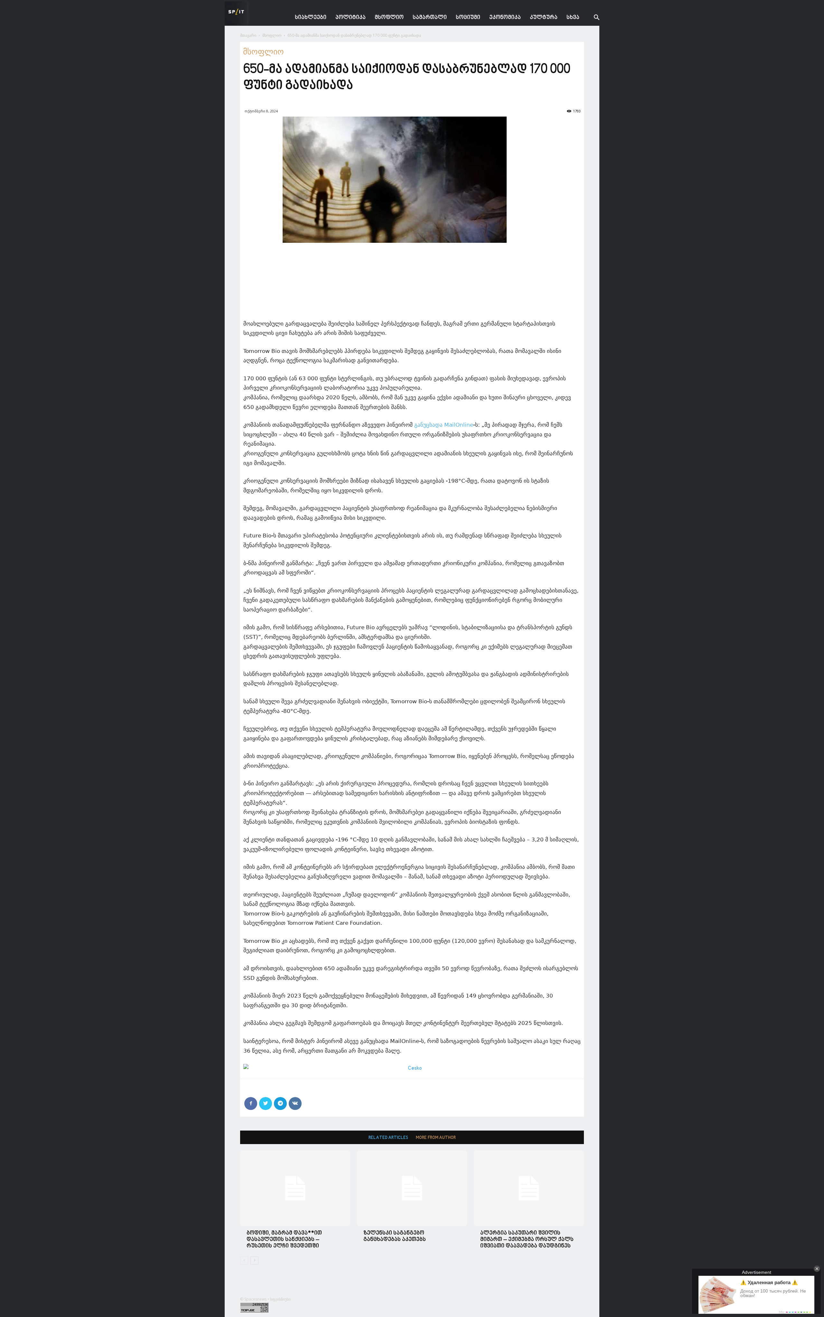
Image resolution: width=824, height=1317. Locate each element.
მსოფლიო (389, 17)
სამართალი (430, 17)
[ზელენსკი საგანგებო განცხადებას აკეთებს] (412, 1188)
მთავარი (248, 35)
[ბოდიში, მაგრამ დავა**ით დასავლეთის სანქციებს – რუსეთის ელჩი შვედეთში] (295, 1188)
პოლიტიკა (350, 17)
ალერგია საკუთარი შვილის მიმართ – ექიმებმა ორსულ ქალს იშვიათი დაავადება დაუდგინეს (527, 1239)
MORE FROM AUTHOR (436, 1137)
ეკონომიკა (505, 17)
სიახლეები (310, 17)
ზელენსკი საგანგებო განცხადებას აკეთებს (394, 1236)
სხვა (572, 17)
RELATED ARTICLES (388, 1137)
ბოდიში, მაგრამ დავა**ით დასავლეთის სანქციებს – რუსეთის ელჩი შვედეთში (284, 1239)
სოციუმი (468, 17)
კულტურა (543, 17)
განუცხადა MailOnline (443, 425)
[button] (591, 18)
